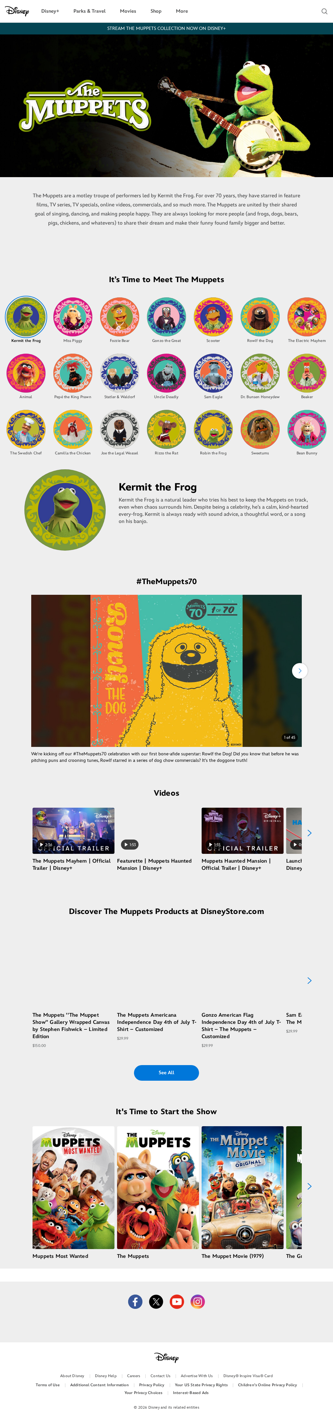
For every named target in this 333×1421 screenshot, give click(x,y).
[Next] (300, 671)
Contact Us (160, 1376)
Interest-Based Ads (191, 1392)
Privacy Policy (152, 1385)
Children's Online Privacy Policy (267, 1385)
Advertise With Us (197, 1376)
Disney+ (50, 11)
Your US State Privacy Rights (201, 1385)
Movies (128, 11)
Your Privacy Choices (144, 1392)
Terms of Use (48, 1385)
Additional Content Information (99, 1385)
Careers (133, 1376)
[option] (26, 319)
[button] (324, 11)
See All (166, 1073)
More (182, 11)
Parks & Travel (89, 11)
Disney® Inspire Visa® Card (248, 1376)
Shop (156, 11)
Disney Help (106, 1376)
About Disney (72, 1376)
